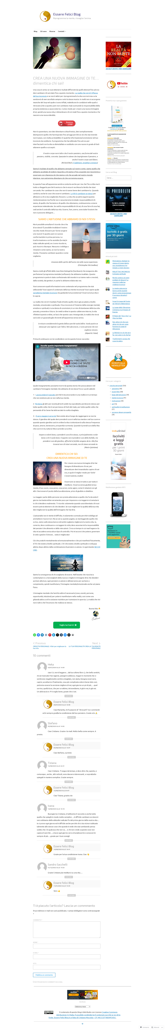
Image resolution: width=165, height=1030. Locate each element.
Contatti (61, 31)
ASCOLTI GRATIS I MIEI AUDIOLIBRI (118, 69)
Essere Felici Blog (67, 14)
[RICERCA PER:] (118, 178)
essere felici (116, 392)
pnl (113, 404)
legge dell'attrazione (119, 395)
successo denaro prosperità (121, 412)
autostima (115, 389)
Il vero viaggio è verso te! (46, 416)
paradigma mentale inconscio (45, 293)
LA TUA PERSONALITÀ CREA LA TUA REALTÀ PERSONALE (84, 645)
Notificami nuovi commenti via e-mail (49, 982)
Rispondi (69, 696)
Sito (34, 963)
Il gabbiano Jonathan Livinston (85, 163)
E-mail (36, 953)
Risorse (52, 31)
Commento (37, 920)
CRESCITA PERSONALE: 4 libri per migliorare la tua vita (49, 645)
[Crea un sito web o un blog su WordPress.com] (82, 1024)
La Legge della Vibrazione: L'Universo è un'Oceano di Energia (121, 310)
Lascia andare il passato (45, 395)
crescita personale (116, 385)
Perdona (38, 404)
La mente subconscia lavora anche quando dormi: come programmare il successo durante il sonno (121, 293)
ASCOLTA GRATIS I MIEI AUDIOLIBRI (118, 214)
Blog (35, 31)
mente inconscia (117, 398)
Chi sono (43, 31)
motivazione (116, 401)
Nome (35, 942)
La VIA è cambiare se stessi (81, 194)
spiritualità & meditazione (121, 407)
